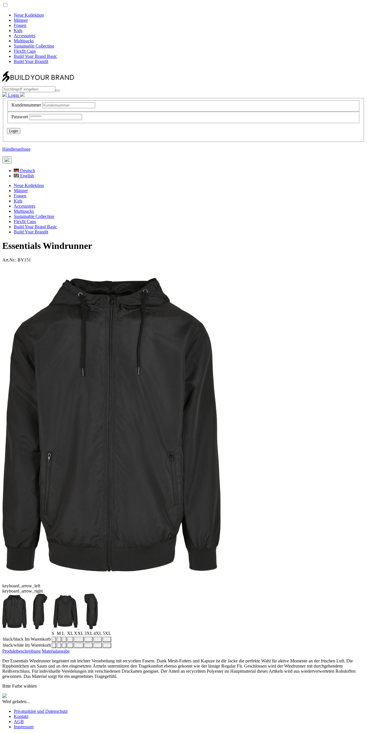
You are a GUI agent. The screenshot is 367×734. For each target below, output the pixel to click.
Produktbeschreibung (21, 651)
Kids (18, 30)
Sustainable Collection (34, 46)
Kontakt (21, 716)
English (26, 175)
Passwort (19, 116)
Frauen (20, 25)
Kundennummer (26, 105)
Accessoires (24, 35)
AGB (19, 721)
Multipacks (24, 40)
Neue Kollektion (29, 15)
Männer (21, 20)
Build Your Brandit (31, 61)
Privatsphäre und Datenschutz (41, 711)
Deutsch (27, 170)
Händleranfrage (16, 149)
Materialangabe (56, 651)
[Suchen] (57, 90)
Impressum (24, 726)
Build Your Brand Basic (35, 56)
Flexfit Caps (25, 51)
